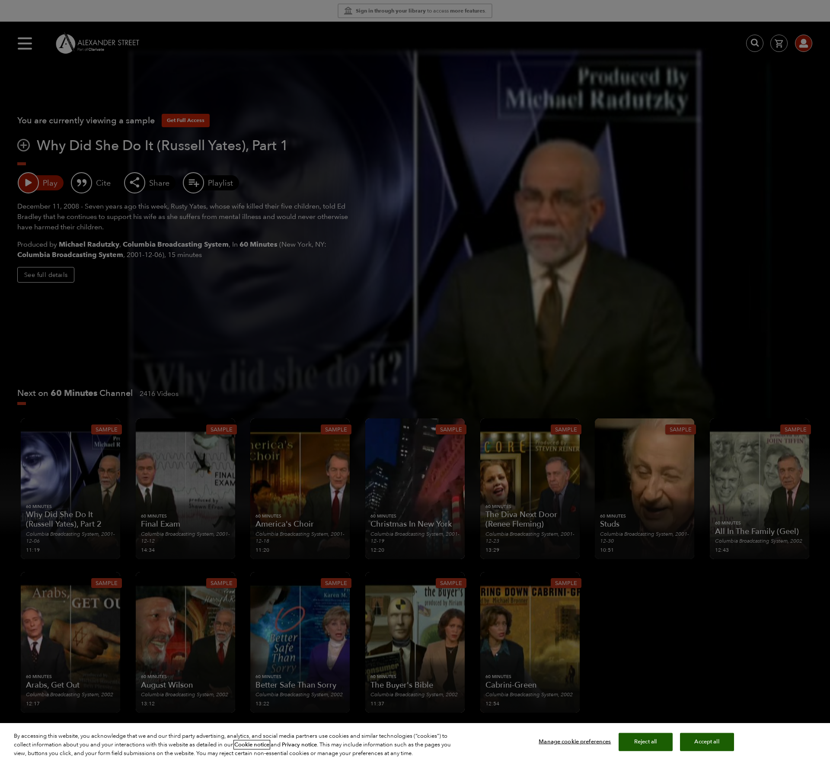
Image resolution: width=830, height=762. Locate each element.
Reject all (645, 742)
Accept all (706, 742)
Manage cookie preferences (575, 742)
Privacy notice (299, 745)
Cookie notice (251, 745)
